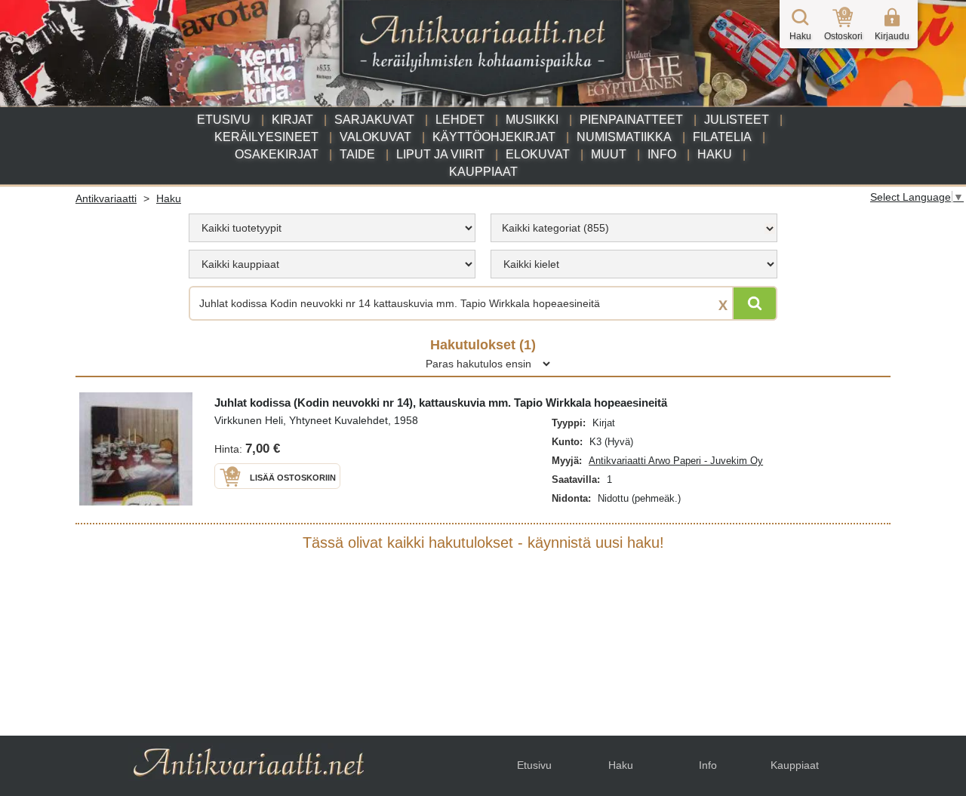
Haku (714, 154)
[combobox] (634, 227)
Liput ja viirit (440, 154)
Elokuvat (538, 154)
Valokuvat (375, 137)
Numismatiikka (624, 137)
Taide (357, 154)
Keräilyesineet (266, 137)
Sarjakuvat (374, 119)
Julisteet (736, 119)
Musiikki (532, 119)
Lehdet (460, 119)
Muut (608, 154)
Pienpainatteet (631, 119)
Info (662, 154)
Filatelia (722, 137)
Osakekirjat (276, 154)
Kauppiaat (483, 171)
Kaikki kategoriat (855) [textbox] (555, 228)
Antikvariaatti (106, 198)
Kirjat (292, 119)
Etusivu (224, 119)
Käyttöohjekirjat (493, 137)
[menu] (332, 228)
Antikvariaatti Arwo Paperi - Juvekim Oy (676, 460)
